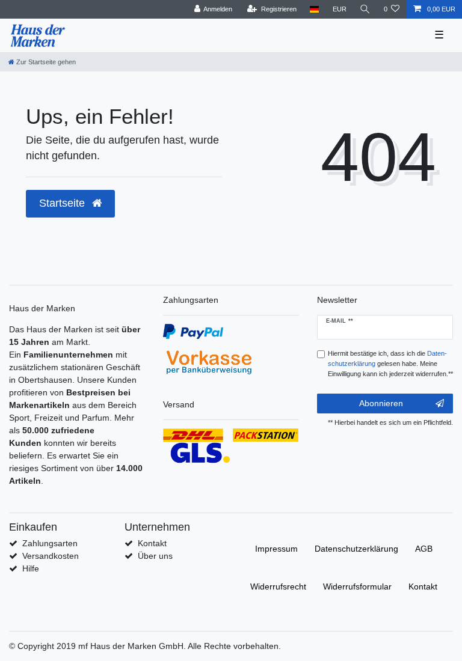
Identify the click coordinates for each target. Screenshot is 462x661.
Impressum (276, 548)
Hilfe (30, 568)
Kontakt (152, 543)
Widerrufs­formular (357, 586)
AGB (424, 548)
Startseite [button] (63, 203)
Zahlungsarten (50, 543)
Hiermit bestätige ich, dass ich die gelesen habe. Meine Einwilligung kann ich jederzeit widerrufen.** (390, 363)
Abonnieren (381, 403)
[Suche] (365, 9)
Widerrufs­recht (278, 586)
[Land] (314, 9)
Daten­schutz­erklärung (356, 548)
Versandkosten (50, 556)
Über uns (155, 556)
